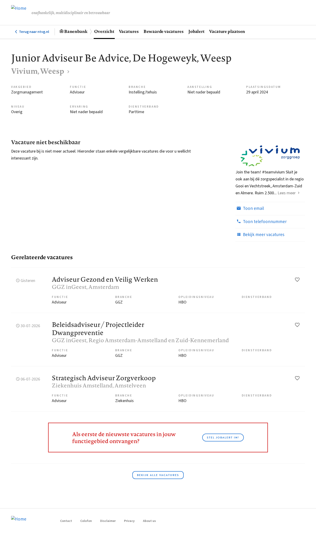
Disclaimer (108, 521)
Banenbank (75, 31)
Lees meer (287, 193)
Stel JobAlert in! (223, 437)
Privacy (129, 521)
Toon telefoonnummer (264, 222)
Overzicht (104, 31)
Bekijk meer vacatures (263, 235)
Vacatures (129, 31)
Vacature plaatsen (227, 31)
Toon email (253, 208)
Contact (66, 521)
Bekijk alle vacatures (158, 475)
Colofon (86, 521)
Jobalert (196, 31)
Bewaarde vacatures (163, 31)
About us (149, 521)
